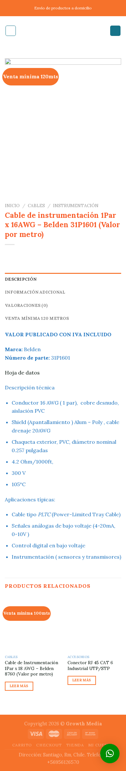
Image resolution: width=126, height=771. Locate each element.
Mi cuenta (101, 745)
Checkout (49, 745)
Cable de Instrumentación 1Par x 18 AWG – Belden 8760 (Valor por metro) (31, 668)
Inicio (12, 205)
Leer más (19, 686)
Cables (36, 205)
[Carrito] (115, 31)
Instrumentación (76, 205)
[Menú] (10, 31)
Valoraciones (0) (26, 305)
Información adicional (35, 292)
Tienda (75, 745)
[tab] (63, 279)
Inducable (63, 31)
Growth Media (84, 724)
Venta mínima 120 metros (37, 318)
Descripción (21, 279)
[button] (110, 753)
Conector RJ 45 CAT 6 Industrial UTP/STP (90, 665)
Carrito (22, 745)
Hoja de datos (23, 372)
